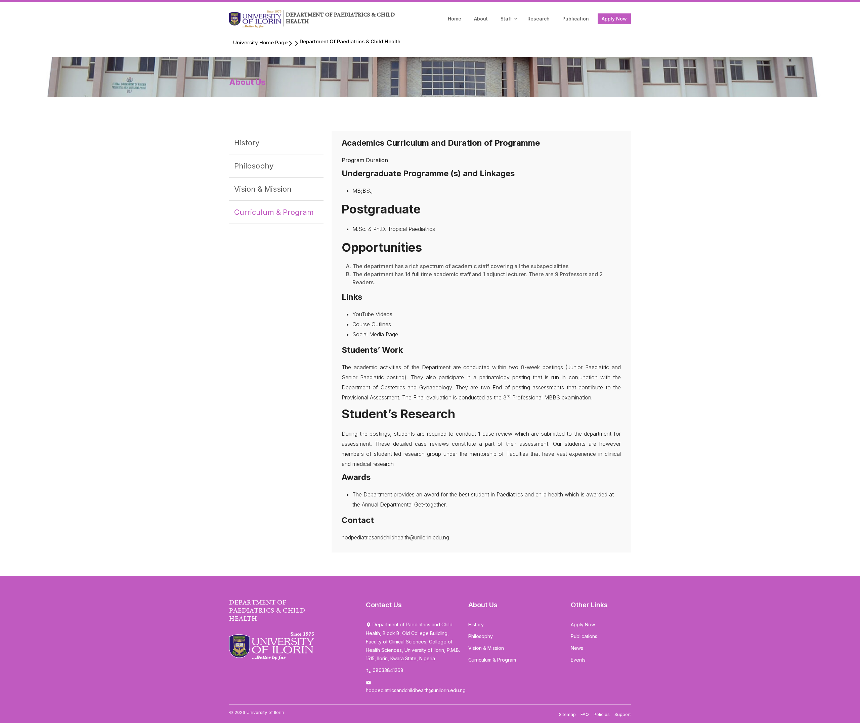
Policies (602, 714)
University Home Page (260, 42)
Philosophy (253, 165)
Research (538, 18)
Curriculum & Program (274, 212)
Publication (575, 18)
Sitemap (567, 714)
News (577, 648)
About (481, 18)
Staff (506, 18)
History (246, 142)
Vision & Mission (263, 189)
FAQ (584, 714)
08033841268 (387, 670)
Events (578, 660)
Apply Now (614, 18)
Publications (584, 636)
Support (622, 714)
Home (454, 18)
